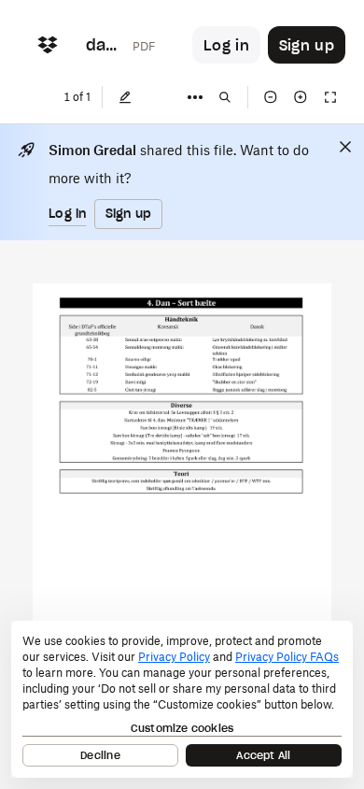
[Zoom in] (300, 97)
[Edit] (125, 97)
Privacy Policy (174, 657)
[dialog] (182, 699)
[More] (195, 97)
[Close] (345, 147)
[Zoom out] (271, 97)
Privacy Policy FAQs (287, 657)
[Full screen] (330, 97)
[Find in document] (225, 97)
